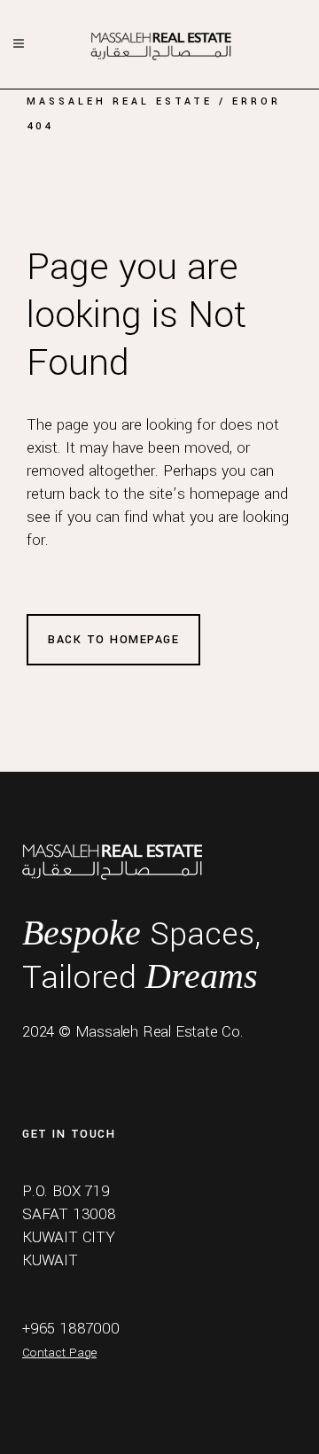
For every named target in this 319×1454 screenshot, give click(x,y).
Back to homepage (113, 640)
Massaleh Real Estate (120, 101)
